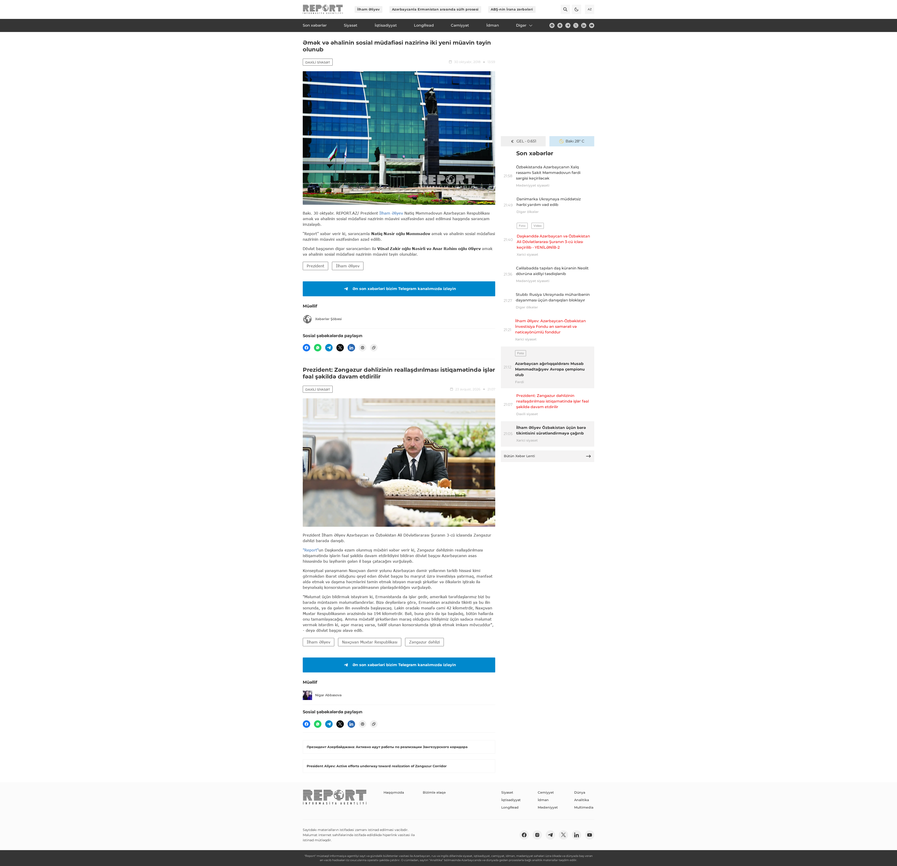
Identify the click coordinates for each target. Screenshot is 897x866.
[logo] (323, 9)
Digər (521, 25)
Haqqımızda (394, 792)
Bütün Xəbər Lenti (519, 456)
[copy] (373, 347)
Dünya (579, 792)
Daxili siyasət (317, 62)
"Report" (311, 550)
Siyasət (507, 792)
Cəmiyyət (546, 792)
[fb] (552, 25)
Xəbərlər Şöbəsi (328, 319)
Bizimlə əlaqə (434, 792)
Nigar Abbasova (328, 695)
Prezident (315, 266)
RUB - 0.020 (526, 141)
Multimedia (583, 807)
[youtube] (591, 25)
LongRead (510, 807)
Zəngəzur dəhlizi (424, 642)
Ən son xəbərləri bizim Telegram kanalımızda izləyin (404, 288)
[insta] (559, 25)
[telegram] (567, 25)
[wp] (317, 347)
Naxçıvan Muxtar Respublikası (369, 642)
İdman (543, 800)
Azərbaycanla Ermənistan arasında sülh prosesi (435, 9)
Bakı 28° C (575, 141)
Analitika (581, 800)
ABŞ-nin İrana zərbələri (512, 9)
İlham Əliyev (368, 9)
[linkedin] (583, 25)
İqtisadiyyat (511, 800)
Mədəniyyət (548, 807)
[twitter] (575, 25)
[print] (362, 347)
